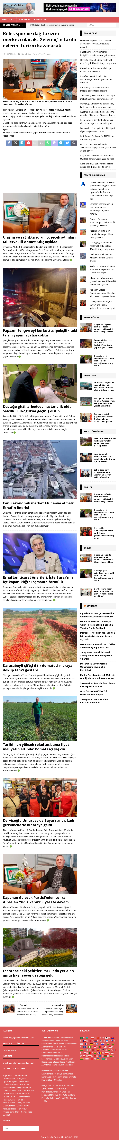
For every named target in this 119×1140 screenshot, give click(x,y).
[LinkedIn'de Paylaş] (22, 143)
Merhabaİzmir (23, 1105)
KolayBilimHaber (65, 1058)
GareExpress (47, 1088)
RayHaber (91, 606)
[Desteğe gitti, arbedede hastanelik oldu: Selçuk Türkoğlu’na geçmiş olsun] (40, 383)
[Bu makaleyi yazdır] (41, 143)
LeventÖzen (8, 1093)
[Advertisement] (40, 169)
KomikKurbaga (61, 1070)
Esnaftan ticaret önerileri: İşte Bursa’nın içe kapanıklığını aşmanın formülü (38, 579)
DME (61, 1095)
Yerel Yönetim (45, 54)
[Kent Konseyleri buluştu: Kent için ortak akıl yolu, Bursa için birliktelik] (86, 457)
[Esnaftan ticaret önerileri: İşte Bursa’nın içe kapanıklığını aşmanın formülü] (40, 553)
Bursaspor (90, 375)
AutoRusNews (69, 1095)
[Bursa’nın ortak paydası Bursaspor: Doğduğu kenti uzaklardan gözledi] (86, 417)
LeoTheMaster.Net (50, 1058)
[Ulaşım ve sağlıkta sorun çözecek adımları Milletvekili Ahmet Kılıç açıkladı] (40, 213)
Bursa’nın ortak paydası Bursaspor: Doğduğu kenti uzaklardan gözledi (103, 418)
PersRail (45, 1091)
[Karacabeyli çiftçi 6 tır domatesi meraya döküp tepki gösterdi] (40, 635)
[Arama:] (101, 24)
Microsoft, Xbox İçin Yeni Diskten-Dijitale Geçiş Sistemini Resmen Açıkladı (98, 636)
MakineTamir (47, 1055)
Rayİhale (72, 1076)
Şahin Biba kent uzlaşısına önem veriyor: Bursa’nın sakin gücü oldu (102, 474)
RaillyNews (22, 1078)
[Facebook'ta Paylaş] (9, 143)
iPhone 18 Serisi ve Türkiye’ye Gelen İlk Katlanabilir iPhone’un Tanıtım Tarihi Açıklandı (96, 624)
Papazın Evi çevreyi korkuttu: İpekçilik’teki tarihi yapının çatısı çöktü (40, 332)
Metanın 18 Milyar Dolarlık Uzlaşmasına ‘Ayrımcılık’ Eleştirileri (93, 667)
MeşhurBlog (47, 1080)
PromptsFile (47, 1098)
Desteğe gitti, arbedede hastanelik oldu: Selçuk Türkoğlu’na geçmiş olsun (38, 408)
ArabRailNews (9, 1087)
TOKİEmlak (57, 1080)
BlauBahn (24, 1084)
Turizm (36, 54)
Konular (23, 19)
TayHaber (21, 1099)
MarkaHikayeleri (52, 1064)
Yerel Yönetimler (94, 431)
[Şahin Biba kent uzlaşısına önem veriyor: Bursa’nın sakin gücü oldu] (86, 473)
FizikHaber (24, 1081)
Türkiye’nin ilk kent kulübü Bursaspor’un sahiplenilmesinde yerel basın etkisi (104, 402)
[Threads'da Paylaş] (74, 143)
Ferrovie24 (22, 1108)
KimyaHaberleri (24, 1087)
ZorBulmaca (28, 1090)
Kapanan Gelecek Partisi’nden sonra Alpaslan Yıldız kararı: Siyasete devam (36, 899)
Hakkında (39, 19)
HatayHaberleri (23, 1102)
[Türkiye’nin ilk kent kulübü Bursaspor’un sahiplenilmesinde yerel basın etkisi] (86, 401)
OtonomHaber (9, 1078)
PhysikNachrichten (11, 1112)
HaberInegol (47, 1062)
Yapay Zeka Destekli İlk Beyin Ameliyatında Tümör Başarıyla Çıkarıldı (96, 655)
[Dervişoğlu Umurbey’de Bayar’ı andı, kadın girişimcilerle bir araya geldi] (40, 797)
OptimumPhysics (10, 1081)
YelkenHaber (60, 1049)
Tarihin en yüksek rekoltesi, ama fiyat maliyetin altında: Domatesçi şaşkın (36, 746)
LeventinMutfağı (60, 1076)
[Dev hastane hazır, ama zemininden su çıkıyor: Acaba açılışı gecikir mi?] (86, 592)
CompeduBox (27, 1112)
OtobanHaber (59, 1062)
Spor (30, 54)
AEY (19, 1090)
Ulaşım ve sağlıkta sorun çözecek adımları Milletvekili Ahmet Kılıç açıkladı (39, 239)
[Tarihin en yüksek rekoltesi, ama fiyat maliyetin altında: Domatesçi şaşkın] (40, 718)
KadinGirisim (10, 1096)
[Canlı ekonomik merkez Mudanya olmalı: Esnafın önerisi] (40, 469)
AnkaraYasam (23, 1096)
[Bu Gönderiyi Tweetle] (15, 143)
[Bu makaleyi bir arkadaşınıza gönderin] (35, 143)
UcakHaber (57, 1052)
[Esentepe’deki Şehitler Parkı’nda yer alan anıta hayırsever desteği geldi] (40, 947)
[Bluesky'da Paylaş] (67, 143)
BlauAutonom (9, 1105)
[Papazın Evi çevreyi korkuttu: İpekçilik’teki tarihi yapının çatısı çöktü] (40, 297)
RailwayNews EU (59, 1098)
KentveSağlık (47, 1076)
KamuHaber (47, 1052)
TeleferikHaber (20, 1075)
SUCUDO (7, 1115)
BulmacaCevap (9, 1090)
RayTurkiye (57, 1073)
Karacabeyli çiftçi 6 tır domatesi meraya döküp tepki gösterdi (37, 667)
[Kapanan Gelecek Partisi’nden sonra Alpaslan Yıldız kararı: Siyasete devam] (40, 874)
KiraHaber (70, 1062)
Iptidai (56, 1055)
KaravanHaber (9, 1108)
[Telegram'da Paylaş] (61, 143)
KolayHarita (47, 1073)
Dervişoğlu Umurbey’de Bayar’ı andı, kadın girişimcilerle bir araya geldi (40, 822)
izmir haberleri (9, 1050)
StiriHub (54, 1095)
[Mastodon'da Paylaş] (54, 143)
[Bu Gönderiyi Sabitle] (28, 143)
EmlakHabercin (22, 1093)
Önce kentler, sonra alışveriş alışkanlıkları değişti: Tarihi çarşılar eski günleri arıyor (98, 147)
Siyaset (88, 487)
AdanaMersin (9, 1102)
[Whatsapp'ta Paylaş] (48, 143)
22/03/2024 (12, 54)
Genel (24, 54)
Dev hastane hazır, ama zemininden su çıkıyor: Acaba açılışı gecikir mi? (103, 593)
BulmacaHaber (66, 1064)
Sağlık (87, 548)
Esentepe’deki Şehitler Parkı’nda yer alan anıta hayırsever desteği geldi (38, 973)
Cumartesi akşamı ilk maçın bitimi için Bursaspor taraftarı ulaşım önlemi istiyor (104, 386)
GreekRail (66, 1091)
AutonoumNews (11, 1084)
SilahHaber (64, 1055)
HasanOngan (9, 1099)
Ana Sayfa (7, 19)
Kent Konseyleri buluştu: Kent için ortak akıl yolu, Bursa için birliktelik (104, 458)
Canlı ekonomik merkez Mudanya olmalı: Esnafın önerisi (38, 505)
